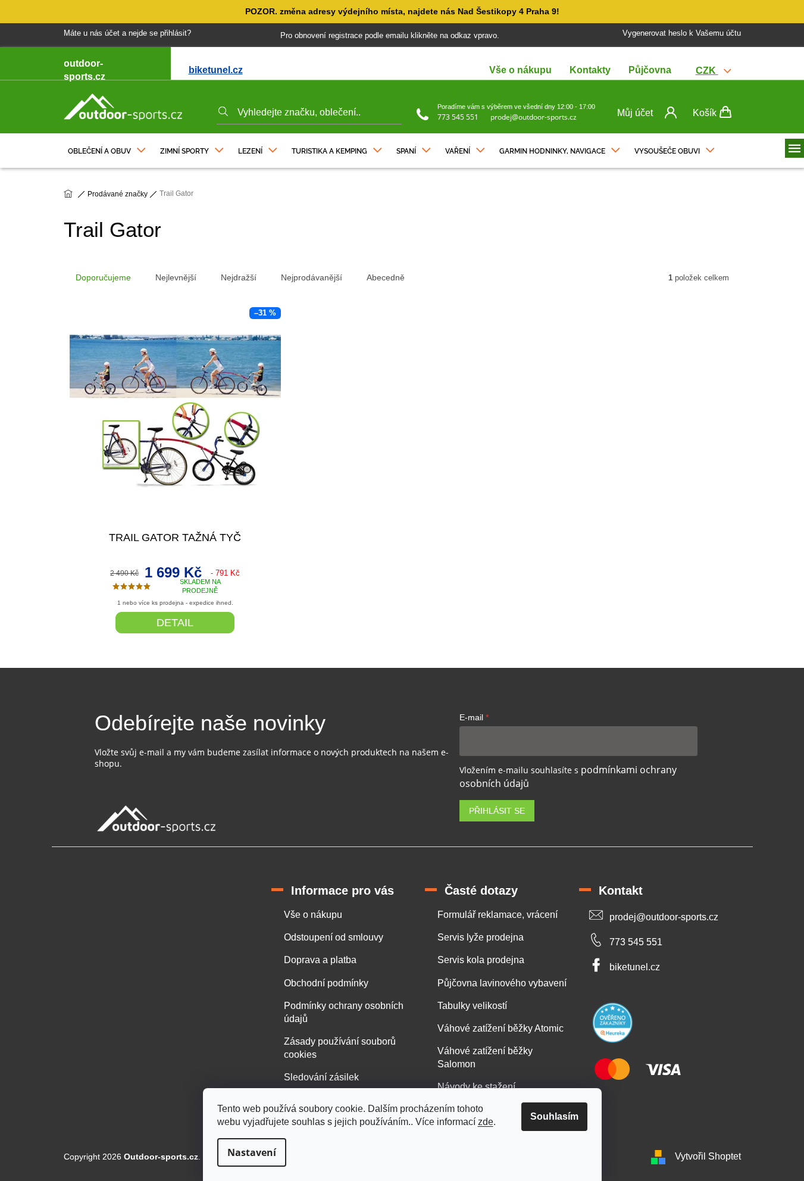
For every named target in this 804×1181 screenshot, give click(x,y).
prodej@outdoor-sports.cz (533, 117)
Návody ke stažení (476, 1087)
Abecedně (386, 277)
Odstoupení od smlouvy (333, 937)
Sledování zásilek (321, 1077)
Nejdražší (238, 277)
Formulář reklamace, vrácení (497, 915)
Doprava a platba (320, 960)
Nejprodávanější (311, 277)
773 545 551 (457, 117)
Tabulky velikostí (472, 1006)
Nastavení (251, 1152)
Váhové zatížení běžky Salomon (485, 1057)
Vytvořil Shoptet (708, 1156)
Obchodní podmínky (326, 983)
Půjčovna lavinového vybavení (502, 983)
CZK (707, 70)
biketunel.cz (216, 70)
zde (485, 1122)
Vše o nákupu (520, 70)
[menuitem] (107, 148)
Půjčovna (649, 70)
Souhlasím (554, 1116)
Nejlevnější (175, 277)
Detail (175, 623)
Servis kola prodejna (480, 960)
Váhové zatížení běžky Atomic (500, 1028)
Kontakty (590, 70)
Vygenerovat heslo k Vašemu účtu (681, 33)
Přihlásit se (497, 811)
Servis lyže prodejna (480, 937)
